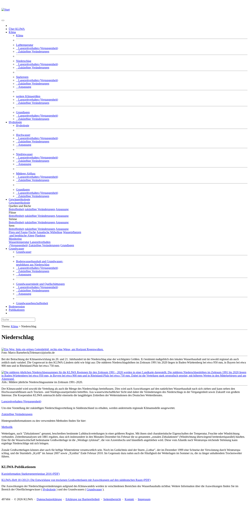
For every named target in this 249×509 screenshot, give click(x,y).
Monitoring (15, 238)
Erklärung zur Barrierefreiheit (83, 499)
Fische (32, 232)
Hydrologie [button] (15, 122)
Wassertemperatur (19, 242)
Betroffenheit (16, 209)
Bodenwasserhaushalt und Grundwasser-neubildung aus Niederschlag (39, 263)
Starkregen (22, 77)
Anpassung (23, 86)
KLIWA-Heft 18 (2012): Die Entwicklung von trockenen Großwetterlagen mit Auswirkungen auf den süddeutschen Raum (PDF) (76, 479)
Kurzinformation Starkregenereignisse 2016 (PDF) (30, 473)
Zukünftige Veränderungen (32, 51)
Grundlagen (23, 112)
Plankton (40, 235)
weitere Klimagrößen (28, 96)
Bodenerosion (17, 306)
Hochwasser (23, 134)
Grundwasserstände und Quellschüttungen (40, 283)
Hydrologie (22, 125)
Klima (19, 35)
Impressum (144, 499)
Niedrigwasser (24, 154)
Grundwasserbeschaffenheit (32, 303)
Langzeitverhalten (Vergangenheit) (37, 48)
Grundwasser (23, 251)
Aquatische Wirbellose (49, 232)
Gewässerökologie (19, 199)
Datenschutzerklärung (49, 499)
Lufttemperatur (24, 44)
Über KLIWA (17, 28)
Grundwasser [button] (16, 248)
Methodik (7, 426)
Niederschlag (23, 60)
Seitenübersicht (112, 499)
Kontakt (129, 499)
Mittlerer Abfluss (25, 173)
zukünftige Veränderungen (40, 209)
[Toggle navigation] (2, 20)
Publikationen (17, 309)
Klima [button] (12, 32)
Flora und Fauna (18, 232)
